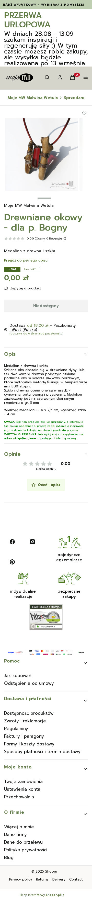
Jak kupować (17, 675)
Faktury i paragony (24, 736)
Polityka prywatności (25, 849)
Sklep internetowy (40, 895)
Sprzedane (75, 97)
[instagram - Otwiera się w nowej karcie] (32, 542)
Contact (76, 879)
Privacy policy (20, 879)
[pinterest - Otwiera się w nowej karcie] (12, 562)
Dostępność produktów (29, 713)
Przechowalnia (19, 797)
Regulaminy (16, 728)
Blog (9, 857)
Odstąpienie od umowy (29, 683)
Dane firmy (15, 834)
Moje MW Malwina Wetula (33, 97)
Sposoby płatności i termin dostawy (42, 751)
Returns (42, 879)
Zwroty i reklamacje (25, 721)
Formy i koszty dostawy (29, 744)
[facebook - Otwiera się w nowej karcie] (12, 542)
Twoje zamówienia (23, 781)
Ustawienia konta (22, 789)
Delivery (58, 879)
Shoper (51, 871)
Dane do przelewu (23, 842)
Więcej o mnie (19, 826)
